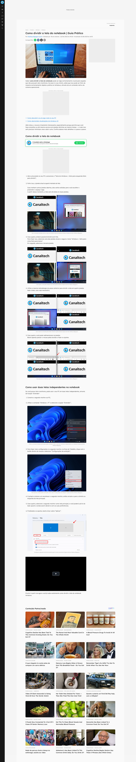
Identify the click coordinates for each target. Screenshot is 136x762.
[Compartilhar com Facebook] (38, 40)
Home (27, 30)
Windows (43, 30)
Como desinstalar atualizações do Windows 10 (42, 121)
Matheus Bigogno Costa (35, 36)
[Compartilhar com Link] (44, 40)
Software (38, 30)
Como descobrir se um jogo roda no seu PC (41, 118)
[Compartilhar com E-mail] (41, 40)
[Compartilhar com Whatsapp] (35, 40)
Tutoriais (32, 30)
